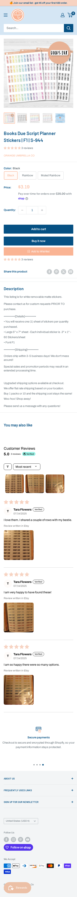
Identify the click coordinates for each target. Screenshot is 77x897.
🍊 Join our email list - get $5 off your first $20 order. (38, 3)
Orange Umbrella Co (19, 155)
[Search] (68, 28)
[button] (12, 148)
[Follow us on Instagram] (13, 839)
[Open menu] (5, 15)
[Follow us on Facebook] (6, 839)
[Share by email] (70, 271)
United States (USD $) (18, 821)
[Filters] (8, 466)
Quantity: (10, 209)
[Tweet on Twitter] (63, 271)
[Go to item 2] (34, 483)
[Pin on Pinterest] (56, 271)
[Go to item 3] (55, 483)
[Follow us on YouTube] (27, 839)
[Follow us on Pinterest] (20, 839)
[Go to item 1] (14, 483)
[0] (70, 15)
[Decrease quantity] (22, 210)
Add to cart (38, 229)
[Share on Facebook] (49, 271)
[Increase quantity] (42, 210)
